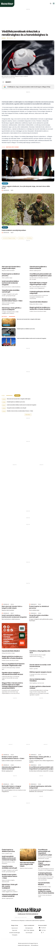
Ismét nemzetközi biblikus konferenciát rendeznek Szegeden (31, 338)
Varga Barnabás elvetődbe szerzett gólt (16, 407)
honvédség (29, 238)
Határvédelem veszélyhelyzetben (14, 230)
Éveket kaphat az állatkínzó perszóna (26, 328)
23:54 (4, 408)
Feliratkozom (38, 917)
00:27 (3, 405)
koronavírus (21, 238)
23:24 (4, 411)
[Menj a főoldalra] (7, 4)
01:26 (4, 402)
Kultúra (6, 344)
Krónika (17, 395)
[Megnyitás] (53, 3)
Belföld (5, 227)
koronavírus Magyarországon (9, 238)
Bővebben (28, 414)
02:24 (4, 399)
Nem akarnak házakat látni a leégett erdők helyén (28, 319)
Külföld (5, 183)
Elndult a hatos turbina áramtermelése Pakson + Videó (20, 410)
